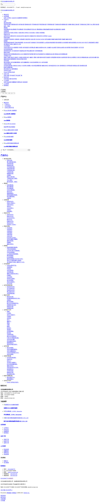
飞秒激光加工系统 (85, 24)
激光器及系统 (7, 22)
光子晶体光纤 (15, 50)
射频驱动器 (64, 54)
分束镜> (9, 316)
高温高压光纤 (23, 50)
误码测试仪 (63, 65)
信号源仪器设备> (11, 357)
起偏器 (49, 47)
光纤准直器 (25, 47)
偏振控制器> (10, 240)
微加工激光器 (75, 24)
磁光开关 (27, 36)
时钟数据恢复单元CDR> (13, 298)
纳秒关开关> (10, 216)
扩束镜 (8, 57)
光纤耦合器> (10, 272)
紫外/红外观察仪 (72, 57)
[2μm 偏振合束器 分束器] (11, 130)
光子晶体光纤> (11, 288)
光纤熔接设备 (38, 50)
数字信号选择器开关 (39, 54)
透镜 (35, 57)
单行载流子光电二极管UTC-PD (12, 44)
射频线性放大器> (11, 305)
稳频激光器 (64, 24)
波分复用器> (10, 280)
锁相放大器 (76, 65)
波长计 (20, 65)
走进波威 (6, 16)
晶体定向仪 (7, 32)
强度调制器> (10, 185)
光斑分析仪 (21, 32)
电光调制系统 (57, 29)
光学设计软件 (7, 70)
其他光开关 (39, 36)
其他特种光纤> (11, 286)
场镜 (5, 57)
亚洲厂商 (19, 75)
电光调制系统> (11, 196)
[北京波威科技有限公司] (50, 1)
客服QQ (6, 461)
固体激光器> (10, 165)
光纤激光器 (21, 24)
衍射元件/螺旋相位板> (13, 338)
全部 (5, 17)
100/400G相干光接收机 (29, 42)
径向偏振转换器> (11, 341)
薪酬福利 (14, 82)
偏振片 (31, 57)
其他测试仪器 (83, 65)
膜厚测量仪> (10, 379)
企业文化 (14, 17)
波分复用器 (67, 47)
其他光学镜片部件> (12, 344)
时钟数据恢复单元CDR (16, 54)
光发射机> (10, 229)
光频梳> (9, 175)
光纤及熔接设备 (8, 49)
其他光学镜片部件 (22, 59)
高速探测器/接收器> (12, 247)
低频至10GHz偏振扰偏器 (10, 408)
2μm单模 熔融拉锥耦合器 (11, 146)
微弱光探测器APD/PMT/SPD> (15, 259)
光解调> (9, 198)
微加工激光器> (11, 176)
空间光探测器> (11, 252)
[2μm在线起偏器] (9, 136)
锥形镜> (9, 333)
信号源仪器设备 (8, 65)
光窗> (8, 324)
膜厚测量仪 (15, 69)
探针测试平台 (7, 69)
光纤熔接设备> (11, 293)
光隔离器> (10, 267)
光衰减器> (10, 232)
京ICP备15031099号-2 (6, 490)
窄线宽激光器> (11, 168)
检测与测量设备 (8, 67)
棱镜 (40, 57)
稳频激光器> (10, 173)
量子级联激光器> (11, 162)
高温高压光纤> (11, 290)
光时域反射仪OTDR (53, 65)
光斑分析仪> (10, 204)
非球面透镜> (10, 331)
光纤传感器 (44, 62)
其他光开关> (10, 223)
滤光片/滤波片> (11, 314)
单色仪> (9, 206)
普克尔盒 (33, 29)
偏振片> (9, 321)
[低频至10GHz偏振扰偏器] (11, 404)
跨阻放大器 (58, 54)
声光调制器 (20, 29)
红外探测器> (10, 257)
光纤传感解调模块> (12, 349)
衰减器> (9, 329)
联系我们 (25, 17)
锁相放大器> (10, 372)
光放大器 (32, 39)
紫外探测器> (10, 255)
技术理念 (14, 78)
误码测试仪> (10, 369)
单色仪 (27, 32)
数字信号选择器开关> (13, 303)
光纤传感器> (10, 354)
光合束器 (53, 47)
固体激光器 (28, 24)
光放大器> (10, 236)
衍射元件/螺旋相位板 (82, 57)
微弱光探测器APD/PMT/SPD (76, 42)
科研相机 (42, 32)
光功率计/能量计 (26, 65)
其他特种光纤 (7, 50)
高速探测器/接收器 (9, 42)
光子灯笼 (81, 47)
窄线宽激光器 (43, 24)
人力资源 (6, 83)
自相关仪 (15, 65)
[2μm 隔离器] (7, 117)
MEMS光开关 (20, 36)
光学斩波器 (69, 65)
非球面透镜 (53, 57)
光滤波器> (10, 227)
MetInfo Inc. (27, 492)
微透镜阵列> (10, 342)
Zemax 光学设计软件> (13, 382)
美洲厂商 (9, 75)
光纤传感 (6, 60)
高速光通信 (7, 37)
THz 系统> (10, 180)
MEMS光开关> (11, 218)
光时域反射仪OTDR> (13, 367)
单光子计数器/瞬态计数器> (14, 260)
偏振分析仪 (69, 39)
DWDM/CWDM (40, 39)
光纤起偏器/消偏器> (12, 239)
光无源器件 (7, 45)
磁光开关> (10, 219)
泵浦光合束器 (60, 47)
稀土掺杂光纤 (31, 50)
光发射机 (11, 39)
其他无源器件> (11, 282)
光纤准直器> (10, 270)
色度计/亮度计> (11, 203)
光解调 (63, 29)
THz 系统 (92, 24)
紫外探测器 (58, 42)
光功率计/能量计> (12, 362)
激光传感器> (10, 347)
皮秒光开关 (7, 36)
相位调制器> (10, 186)
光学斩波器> (10, 370)
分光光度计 (32, 32)
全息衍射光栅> (11, 339)
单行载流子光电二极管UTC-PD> (16, 262)
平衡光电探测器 (18, 42)
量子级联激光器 (13, 24)
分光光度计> (10, 208)
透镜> (8, 323)
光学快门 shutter (47, 36)
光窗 (38, 57)
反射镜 (25, 57)
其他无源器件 (74, 47)
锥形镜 (59, 57)
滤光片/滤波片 (14, 57)
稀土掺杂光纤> (11, 291)
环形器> (9, 268)
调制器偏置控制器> (12, 195)
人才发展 (6, 80)
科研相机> (10, 211)
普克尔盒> (10, 191)
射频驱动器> (10, 308)
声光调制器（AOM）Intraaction (12, 414)
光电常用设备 (7, 64)
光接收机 (16, 39)
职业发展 (9, 82)
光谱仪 (37, 32)
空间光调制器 (27, 29)
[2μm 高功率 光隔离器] (10, 110)
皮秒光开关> (10, 214)
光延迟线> (10, 234)
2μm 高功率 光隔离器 (9, 114)
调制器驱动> (10, 193)
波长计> (9, 361)
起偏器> (9, 275)
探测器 (6, 41)
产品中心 (6, 19)
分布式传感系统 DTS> (13, 352)
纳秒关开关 (13, 36)
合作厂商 (6, 73)
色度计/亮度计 (14, 32)
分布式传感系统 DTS (35, 62)
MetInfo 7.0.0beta (11, 492)
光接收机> (10, 231)
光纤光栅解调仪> (11, 351)
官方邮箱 (6, 462)
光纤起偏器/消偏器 (49, 39)
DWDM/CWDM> (11, 237)
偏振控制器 (58, 39)
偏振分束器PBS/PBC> (13, 273)
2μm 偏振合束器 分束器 (10, 133)
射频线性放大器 (49, 54)
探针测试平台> (11, 377)
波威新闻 (19, 17)
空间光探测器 (40, 42)
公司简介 (9, 17)
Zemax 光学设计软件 (9, 72)
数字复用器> (10, 301)
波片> (8, 319)
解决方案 (9, 78)
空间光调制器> (11, 190)
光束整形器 (64, 57)
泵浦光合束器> (11, 278)
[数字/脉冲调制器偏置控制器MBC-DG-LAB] (16, 418)
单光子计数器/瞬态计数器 (91, 42)
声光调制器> (10, 188)
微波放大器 (7, 54)
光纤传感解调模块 (15, 62)
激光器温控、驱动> (12, 181)
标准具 (44, 57)
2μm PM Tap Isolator (9, 126)
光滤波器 (6, 39)
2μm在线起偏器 (8, 140)
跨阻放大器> (10, 306)
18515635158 (13, 473)
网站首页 (6, 14)
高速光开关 (7, 34)
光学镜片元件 (7, 55)
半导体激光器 (35, 24)
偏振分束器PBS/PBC (41, 47)
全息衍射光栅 (92, 57)
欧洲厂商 (14, 75)
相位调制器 (13, 29)
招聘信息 (19, 82)
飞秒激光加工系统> (12, 178)
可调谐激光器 (50, 24)
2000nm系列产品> (12, 265)
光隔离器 (15, 47)
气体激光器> (10, 172)
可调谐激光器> (11, 170)
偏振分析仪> (10, 244)
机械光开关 (33, 36)
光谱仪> (9, 209)
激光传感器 (7, 62)
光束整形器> (10, 334)
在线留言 (10, 478)
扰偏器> (9, 242)
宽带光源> (10, 160)
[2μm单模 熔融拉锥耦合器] (11, 143)
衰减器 (48, 57)
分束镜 (20, 57)
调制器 (6, 27)
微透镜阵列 (13, 59)
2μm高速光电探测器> (13, 254)
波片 (28, 57)
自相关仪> (10, 359)
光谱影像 (6, 31)
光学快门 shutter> (11, 224)
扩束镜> (9, 313)
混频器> (9, 300)
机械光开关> (10, 221)
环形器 (20, 47)
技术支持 (6, 77)
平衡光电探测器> (11, 249)
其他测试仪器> (11, 374)
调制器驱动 (40, 29)
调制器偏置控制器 (48, 29)
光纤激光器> (10, 163)
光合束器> (10, 277)
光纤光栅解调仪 (25, 62)
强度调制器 (7, 29)
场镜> (8, 311)
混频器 (25, 54)
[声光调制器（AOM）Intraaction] (13, 411)
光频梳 (70, 24)
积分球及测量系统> (12, 364)
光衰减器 (22, 39)
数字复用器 (30, 54)
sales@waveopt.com (13, 472)
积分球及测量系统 (37, 65)
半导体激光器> (11, 167)
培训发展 (25, 82)
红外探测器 (65, 42)
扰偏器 (63, 39)
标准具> (9, 328)
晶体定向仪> (10, 201)
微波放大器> (10, 296)
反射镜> (9, 318)
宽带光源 (6, 24)
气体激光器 (58, 24)
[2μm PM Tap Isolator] (10, 123)
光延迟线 (27, 39)
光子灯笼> (10, 283)
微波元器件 (7, 52)
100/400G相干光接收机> (13, 250)
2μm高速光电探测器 (49, 42)
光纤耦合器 (32, 47)
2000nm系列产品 (8, 47)
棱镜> (8, 326)
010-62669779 (11, 469)
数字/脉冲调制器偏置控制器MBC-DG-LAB (15, 421)
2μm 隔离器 (7, 120)
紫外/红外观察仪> (12, 336)
